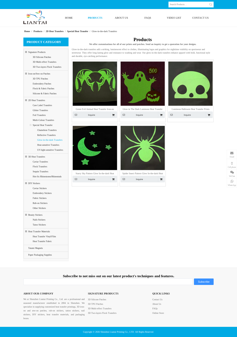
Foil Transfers (39, 115)
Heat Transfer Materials (39, 231)
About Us (156, 304)
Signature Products (36, 52)
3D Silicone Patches (42, 57)
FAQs (155, 308)
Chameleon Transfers (47, 130)
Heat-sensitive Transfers (48, 145)
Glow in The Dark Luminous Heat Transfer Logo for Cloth (143, 109)
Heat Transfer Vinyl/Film (44, 236)
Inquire (91, 115)
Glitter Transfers (40, 110)
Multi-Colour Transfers (43, 120)
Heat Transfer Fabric (42, 241)
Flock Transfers (40, 166)
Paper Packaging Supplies (40, 255)
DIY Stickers (34, 183)
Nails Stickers (39, 220)
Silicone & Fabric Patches (44, 93)
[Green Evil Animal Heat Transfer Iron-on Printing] (95, 83)
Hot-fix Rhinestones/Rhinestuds (47, 176)
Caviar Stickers (40, 188)
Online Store (158, 313)
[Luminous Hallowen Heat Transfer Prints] (190, 83)
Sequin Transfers (40, 171)
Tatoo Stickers (39, 225)
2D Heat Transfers (36, 100)
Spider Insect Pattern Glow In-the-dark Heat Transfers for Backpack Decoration (142, 173)
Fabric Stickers (39, 198)
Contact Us (157, 299)
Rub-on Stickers (40, 203)
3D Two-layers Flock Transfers (47, 67)
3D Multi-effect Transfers (44, 62)
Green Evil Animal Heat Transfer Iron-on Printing (95, 109)
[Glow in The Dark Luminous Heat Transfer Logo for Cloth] (143, 83)
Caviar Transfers (40, 162)
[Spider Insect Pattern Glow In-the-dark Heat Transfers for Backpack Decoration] (143, 148)
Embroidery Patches (42, 84)
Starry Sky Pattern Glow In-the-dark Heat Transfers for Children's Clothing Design (95, 173)
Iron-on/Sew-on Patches (39, 74)
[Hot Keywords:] (211, 4)
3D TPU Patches (40, 79)
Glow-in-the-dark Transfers (49, 140)
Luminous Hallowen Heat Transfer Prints (190, 109)
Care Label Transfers (42, 105)
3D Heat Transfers (36, 157)
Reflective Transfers (46, 135)
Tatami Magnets (35, 248)
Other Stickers (39, 208)
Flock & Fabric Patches (43, 88)
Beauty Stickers (35, 215)
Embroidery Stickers (42, 193)
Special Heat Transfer (43, 125)
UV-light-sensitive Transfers (50, 150)
